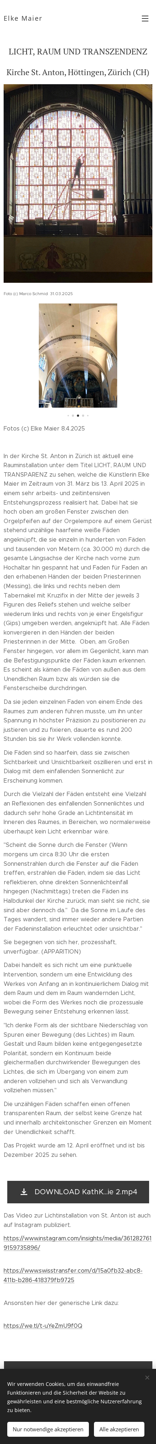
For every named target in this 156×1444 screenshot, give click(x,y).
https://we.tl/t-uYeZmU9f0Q (43, 1325)
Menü (145, 18)
